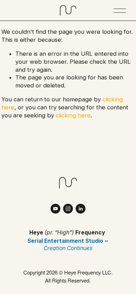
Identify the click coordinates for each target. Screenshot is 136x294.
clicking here (73, 115)
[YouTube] (55, 209)
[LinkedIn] (80, 209)
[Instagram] (68, 209)
